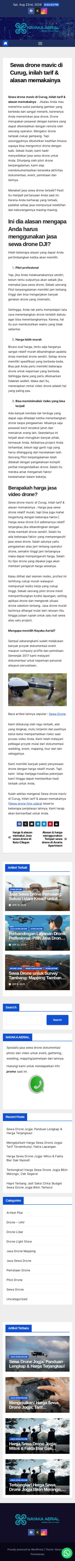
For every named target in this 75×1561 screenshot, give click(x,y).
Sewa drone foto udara (25, 803)
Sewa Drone (57, 714)
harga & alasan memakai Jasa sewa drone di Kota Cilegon (22, 837)
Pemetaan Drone (33, 968)
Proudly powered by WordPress (25, 1549)
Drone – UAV (16, 1222)
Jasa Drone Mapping (21, 1251)
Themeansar (37, 1554)
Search (11, 1007)
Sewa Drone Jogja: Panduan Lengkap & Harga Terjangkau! (37, 1364)
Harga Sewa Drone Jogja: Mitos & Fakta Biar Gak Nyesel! (33, 1448)
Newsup (59, 1549)
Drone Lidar (16, 968)
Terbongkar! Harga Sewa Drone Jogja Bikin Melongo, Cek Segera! (35, 1489)
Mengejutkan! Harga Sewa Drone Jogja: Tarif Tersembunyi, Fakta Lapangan (37, 1407)
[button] (67, 1553)
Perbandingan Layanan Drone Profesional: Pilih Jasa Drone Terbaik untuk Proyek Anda (37, 938)
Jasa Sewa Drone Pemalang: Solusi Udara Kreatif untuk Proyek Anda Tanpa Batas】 (35, 899)
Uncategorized (17, 1299)
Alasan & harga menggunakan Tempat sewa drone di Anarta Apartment (52, 839)
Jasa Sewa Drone (18, 929)
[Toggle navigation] (40, 43)
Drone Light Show (19, 1241)
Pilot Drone (14, 1280)
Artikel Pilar (15, 1212)
